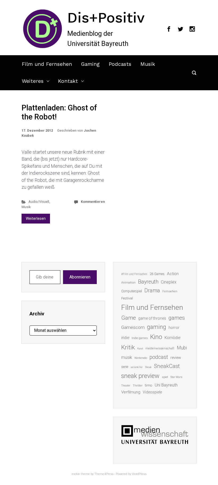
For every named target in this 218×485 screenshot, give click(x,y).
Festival (127, 298)
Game (128, 318)
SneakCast (167, 366)
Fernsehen (169, 291)
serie (124, 367)
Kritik (128, 347)
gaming (156, 327)
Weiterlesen (36, 218)
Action (173, 273)
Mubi (182, 347)
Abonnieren (79, 277)
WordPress (139, 474)
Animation (128, 282)
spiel (165, 377)
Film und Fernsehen (47, 64)
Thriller (137, 385)
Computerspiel (131, 291)
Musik (147, 64)
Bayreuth (148, 282)
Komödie (172, 337)
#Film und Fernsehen (134, 274)
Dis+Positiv (106, 17)
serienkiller (137, 367)
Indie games (140, 338)
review (175, 357)
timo (148, 385)
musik (126, 357)
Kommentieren (93, 202)
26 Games (157, 274)
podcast (158, 357)
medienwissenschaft (159, 348)
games (177, 318)
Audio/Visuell (38, 202)
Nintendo (141, 358)
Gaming (90, 64)
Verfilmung (130, 392)
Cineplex (169, 282)
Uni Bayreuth (166, 385)
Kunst (140, 348)
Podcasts (120, 64)
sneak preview (140, 376)
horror (174, 327)
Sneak (148, 367)
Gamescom (133, 327)
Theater (125, 385)
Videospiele (152, 392)
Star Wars (176, 377)
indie (125, 337)
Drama (152, 290)
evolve (76, 474)
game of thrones (152, 318)
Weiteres (33, 81)
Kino (156, 337)
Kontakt (68, 81)
